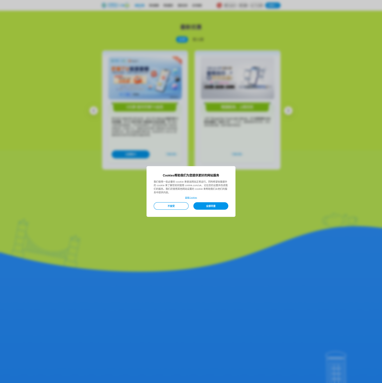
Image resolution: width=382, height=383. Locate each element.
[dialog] (191, 191)
